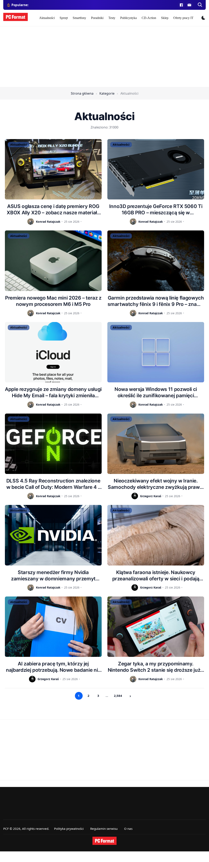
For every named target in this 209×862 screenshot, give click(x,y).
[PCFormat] (104, 841)
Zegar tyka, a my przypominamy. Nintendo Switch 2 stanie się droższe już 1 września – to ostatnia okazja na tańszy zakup (156, 667)
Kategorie (107, 93)
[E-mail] (189, 5)
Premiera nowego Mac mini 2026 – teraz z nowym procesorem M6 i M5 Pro (53, 301)
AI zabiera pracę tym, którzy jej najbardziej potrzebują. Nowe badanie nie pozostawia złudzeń (53, 667)
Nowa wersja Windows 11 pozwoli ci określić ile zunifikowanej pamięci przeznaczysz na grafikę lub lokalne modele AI (156, 392)
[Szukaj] (200, 4)
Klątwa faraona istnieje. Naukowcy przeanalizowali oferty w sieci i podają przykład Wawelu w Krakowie (155, 575)
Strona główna (82, 93)
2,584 (118, 696)
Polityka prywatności (69, 829)
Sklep (164, 18)
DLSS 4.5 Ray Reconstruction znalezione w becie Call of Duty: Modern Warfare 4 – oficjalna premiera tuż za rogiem (53, 484)
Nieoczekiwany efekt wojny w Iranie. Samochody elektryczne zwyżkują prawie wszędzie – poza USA (156, 484)
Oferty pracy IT (183, 18)
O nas (128, 829)
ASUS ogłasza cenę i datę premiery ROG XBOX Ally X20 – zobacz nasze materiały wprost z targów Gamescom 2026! (53, 209)
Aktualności (47, 18)
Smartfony (79, 18)
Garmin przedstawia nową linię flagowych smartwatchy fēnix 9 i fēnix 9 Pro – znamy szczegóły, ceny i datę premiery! (156, 301)
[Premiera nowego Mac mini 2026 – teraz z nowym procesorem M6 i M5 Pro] (53, 260)
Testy (111, 18)
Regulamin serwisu (104, 829)
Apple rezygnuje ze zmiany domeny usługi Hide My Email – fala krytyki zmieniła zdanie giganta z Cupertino (53, 392)
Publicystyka (128, 18)
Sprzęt (64, 18)
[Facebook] (181, 5)
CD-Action (149, 18)
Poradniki (97, 18)
